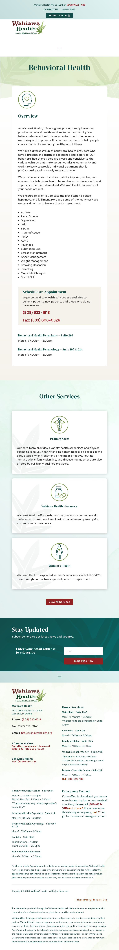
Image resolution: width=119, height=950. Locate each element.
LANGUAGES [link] (68, 9)
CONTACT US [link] (51, 9)
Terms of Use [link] (100, 899)
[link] (76, 4)
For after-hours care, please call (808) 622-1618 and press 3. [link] (31, 748)
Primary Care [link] (59, 438)
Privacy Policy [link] (83, 899)
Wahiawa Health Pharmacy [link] (59, 506)
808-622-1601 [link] (76, 779)
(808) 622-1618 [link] (36, 312)
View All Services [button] (59, 602)
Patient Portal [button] (58, 15)
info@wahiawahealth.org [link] (36, 733)
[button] (59, 48)
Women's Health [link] (59, 566)
